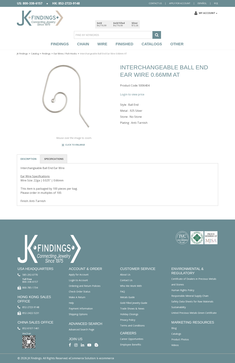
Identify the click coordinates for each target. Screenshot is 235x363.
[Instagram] (76, 344)
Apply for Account (179, 3)
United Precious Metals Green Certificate (194, 312)
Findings (60, 44)
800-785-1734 (30, 287)
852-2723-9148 (30, 307)
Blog (174, 328)
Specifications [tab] (53, 158)
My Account (207, 13)
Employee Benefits (130, 344)
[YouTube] (89, 344)
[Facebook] (70, 344)
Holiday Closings (129, 314)
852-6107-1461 (30, 328)
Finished (124, 44)
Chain (83, 44)
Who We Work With (131, 285)
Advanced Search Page (81, 329)
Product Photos (180, 339)
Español (202, 3)
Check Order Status (79, 291)
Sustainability (178, 307)
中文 (216, 3)
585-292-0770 (30, 274)
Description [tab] (28, 158)
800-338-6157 (30, 281)
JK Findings (22, 53)
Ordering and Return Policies (84, 285)
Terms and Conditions (132, 325)
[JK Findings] (40, 18)
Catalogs (152, 44)
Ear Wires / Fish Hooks (65, 53)
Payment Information (81, 308)
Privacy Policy (127, 319)
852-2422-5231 (30, 313)
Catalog (35, 53)
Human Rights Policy (182, 290)
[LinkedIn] (82, 344)
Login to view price (132, 94)
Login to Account (78, 280)
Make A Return (77, 297)
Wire (102, 44)
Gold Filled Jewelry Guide (133, 302)
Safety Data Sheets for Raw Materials (192, 301)
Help (71, 302)
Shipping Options (78, 314)
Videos (175, 345)
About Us (125, 274)
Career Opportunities (131, 339)
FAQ (122, 291)
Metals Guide (127, 297)
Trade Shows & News (132, 308)
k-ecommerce (105, 358)
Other (177, 44)
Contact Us (155, 3)
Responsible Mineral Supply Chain (190, 295)
